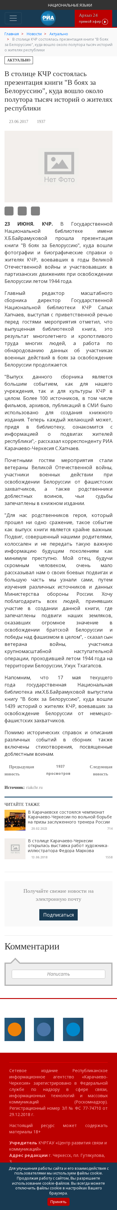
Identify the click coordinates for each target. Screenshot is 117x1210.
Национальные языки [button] (70, 5)
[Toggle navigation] (13, 18)
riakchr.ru (34, 787)
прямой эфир (90, 18)
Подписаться (58, 915)
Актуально (18, 60)
